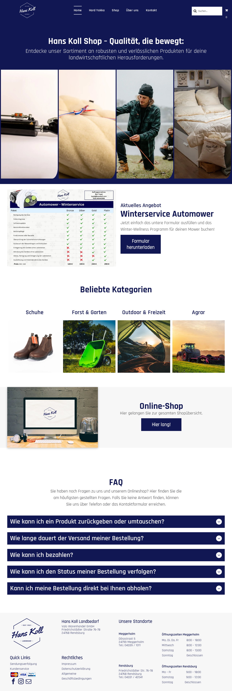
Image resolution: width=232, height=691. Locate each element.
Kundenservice (19, 669)
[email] (28, 682)
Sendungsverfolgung (23, 664)
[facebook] (13, 682)
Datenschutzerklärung (76, 669)
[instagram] (21, 682)
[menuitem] (77, 10)
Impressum (69, 664)
